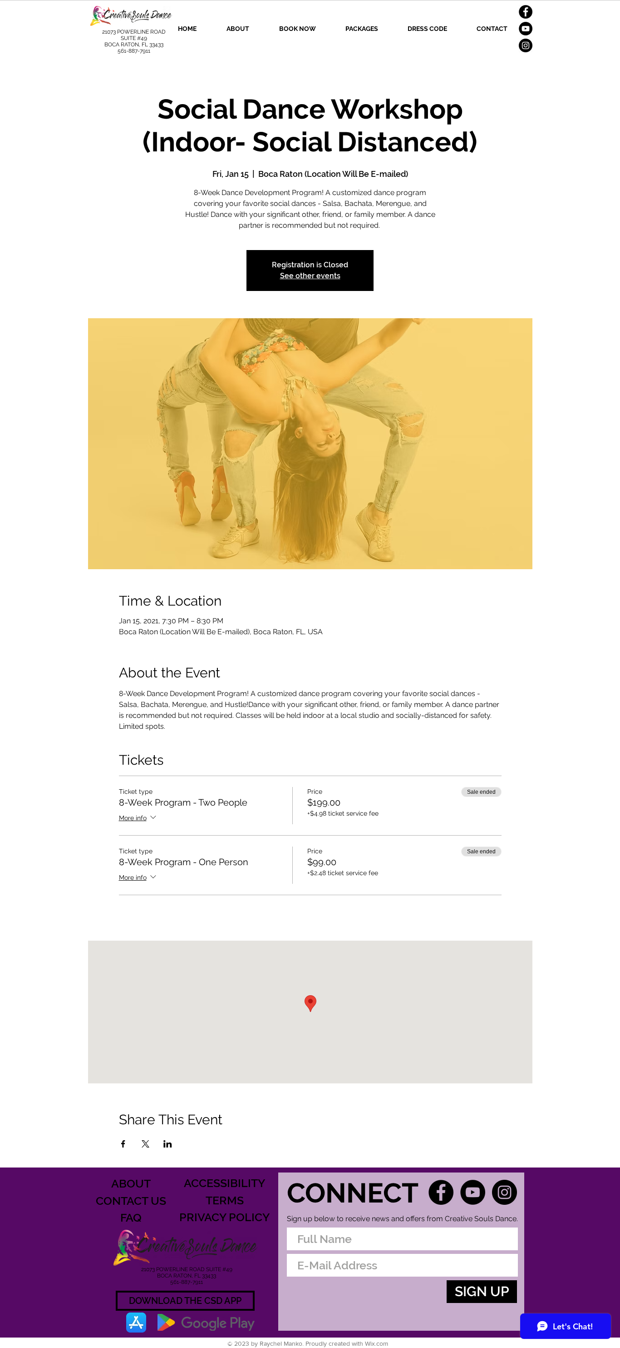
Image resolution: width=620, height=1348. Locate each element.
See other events (310, 275)
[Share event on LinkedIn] (167, 1144)
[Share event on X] (145, 1144)
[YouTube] (525, 28)
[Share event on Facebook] (123, 1144)
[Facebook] (525, 12)
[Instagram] (525, 45)
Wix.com (376, 1343)
